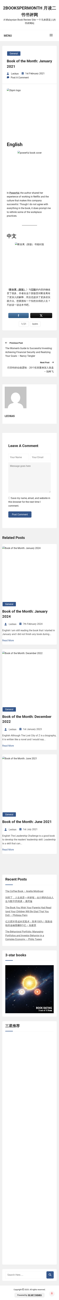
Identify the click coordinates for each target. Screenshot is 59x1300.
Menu (8, 35)
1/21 (23, 324)
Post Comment (20, 514)
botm (35, 324)
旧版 (33, 289)
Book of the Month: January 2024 (25, 614)
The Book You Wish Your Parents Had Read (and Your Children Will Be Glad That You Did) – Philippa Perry (28, 911)
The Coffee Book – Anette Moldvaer (24, 891)
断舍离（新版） (17, 289)
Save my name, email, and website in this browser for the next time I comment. (29, 502)
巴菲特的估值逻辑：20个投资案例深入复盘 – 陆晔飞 (30, 369)
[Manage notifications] (51, 1293)
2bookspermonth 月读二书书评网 (29, 11)
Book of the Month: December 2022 (26, 719)
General (14, 53)
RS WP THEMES (35, 1295)
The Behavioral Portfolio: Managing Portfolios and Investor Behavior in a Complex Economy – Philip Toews (24, 935)
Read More (8, 640)
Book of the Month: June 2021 (27, 822)
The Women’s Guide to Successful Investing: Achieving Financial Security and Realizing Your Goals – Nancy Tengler (28, 352)
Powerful (14, 192)
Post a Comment (20, 77)
